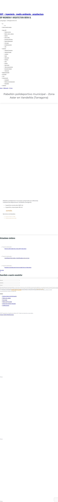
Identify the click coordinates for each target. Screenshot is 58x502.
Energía (6, 63)
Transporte (7, 70)
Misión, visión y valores (9, 33)
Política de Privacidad (16, 289)
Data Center (7, 65)
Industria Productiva (8, 50)
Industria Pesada (8, 52)
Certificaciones (5, 305)
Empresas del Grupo (9, 39)
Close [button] (1, 377)
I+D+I (3, 76)
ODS (5, 46)
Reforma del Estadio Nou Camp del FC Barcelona (15, 248)
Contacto (4, 85)
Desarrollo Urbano (8, 68)
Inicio (1, 88)
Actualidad (7, 80)
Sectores (4, 48)
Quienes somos (8, 32)
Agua (6, 61)
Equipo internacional (9, 41)
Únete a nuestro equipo (6, 27)
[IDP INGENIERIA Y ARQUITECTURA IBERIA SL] (3, 5)
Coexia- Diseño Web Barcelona (7, 314)
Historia (6, 35)
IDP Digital (4, 74)
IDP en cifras (7, 37)
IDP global (7, 43)
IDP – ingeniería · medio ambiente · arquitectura (22, 14)
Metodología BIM (5, 72)
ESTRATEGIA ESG (8, 44)
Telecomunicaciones (9, 67)
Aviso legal (4, 300)
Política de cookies (6, 298)
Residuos (6, 59)
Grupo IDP (4, 30)
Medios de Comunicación (10, 81)
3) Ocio (10, 88)
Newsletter (7, 83)
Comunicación (5, 78)
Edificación (7, 57)
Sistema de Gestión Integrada (9, 303)
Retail (6, 56)
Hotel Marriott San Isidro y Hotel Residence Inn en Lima (17, 258)
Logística (6, 54)
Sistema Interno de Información (9, 296)
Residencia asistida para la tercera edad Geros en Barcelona (18, 267)
